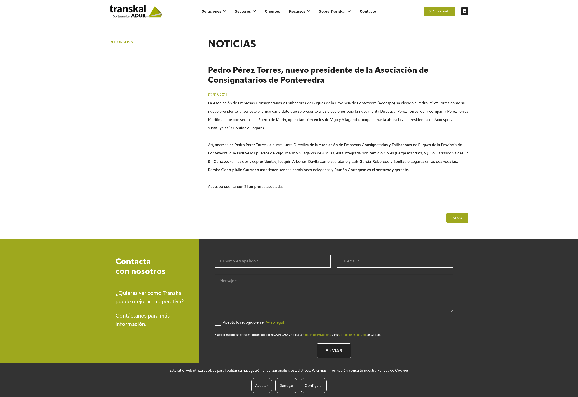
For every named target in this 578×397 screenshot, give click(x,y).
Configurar (314, 385)
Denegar (286, 385)
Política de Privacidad (317, 334)
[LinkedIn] (464, 11)
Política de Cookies (393, 370)
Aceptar (261, 385)
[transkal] (137, 11)
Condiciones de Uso (352, 334)
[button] (224, 11)
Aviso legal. (275, 322)
